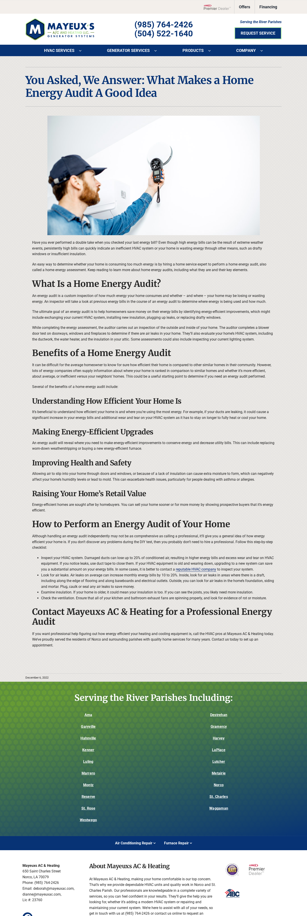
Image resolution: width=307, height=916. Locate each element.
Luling (88, 761)
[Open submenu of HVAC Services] (82, 50)
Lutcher (218, 761)
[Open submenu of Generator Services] (157, 50)
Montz (88, 785)
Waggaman (218, 808)
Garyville (88, 726)
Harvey (219, 738)
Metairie (219, 773)
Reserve (88, 796)
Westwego (88, 820)
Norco (219, 785)
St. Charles (218, 796)
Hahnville (88, 738)
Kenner (88, 750)
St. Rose (88, 808)
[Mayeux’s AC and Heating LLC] (59, 20)
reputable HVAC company (196, 569)
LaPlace (218, 750)
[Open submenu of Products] (211, 50)
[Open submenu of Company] (263, 50)
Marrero (88, 773)
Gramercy (219, 726)
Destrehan (218, 715)
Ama (88, 715)
